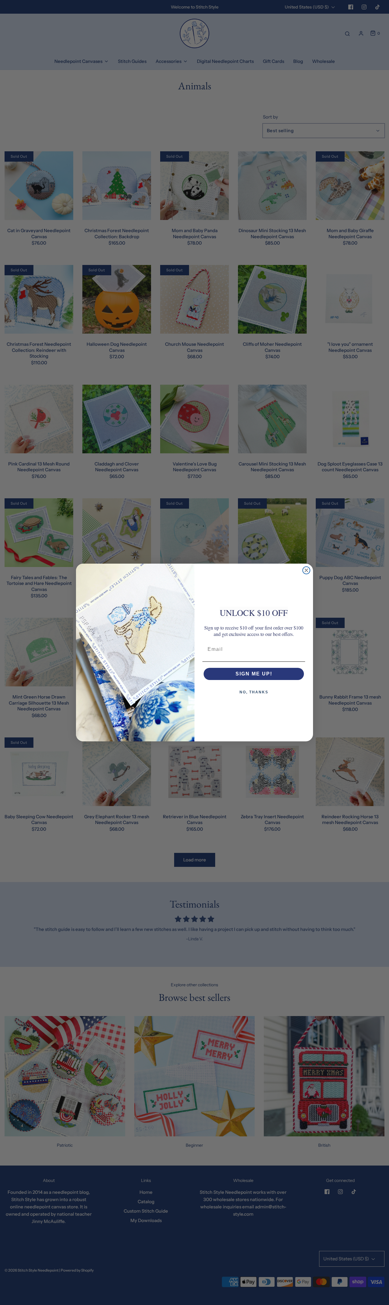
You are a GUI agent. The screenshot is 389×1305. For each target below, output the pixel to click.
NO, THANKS (253, 692)
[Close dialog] (306, 570)
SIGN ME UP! (254, 673)
